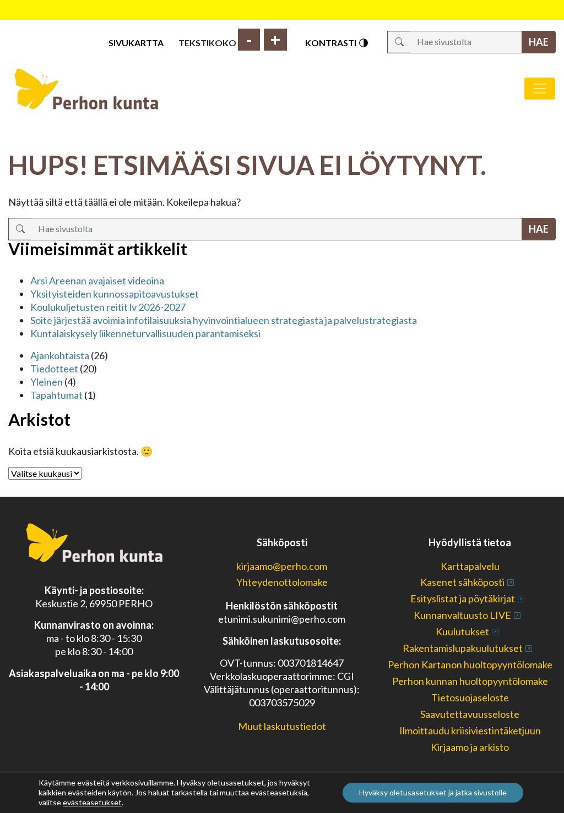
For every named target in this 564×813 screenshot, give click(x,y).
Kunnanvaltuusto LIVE (462, 615)
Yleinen (46, 382)
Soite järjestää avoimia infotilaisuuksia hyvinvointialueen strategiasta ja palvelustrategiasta (223, 320)
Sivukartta (136, 42)
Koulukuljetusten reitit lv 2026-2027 (108, 307)
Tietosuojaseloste (470, 697)
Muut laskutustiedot (282, 726)
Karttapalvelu (470, 566)
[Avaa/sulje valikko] (539, 89)
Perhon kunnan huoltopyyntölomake (470, 681)
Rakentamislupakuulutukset (463, 648)
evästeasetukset (92, 802)
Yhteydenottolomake (282, 582)
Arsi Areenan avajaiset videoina (97, 280)
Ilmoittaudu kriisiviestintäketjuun (470, 730)
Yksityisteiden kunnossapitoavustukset (114, 294)
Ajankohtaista (59, 355)
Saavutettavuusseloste (469, 714)
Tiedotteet (54, 368)
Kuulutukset (462, 631)
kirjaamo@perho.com (281, 566)
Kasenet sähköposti (462, 582)
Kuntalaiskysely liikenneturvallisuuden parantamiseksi (145, 333)
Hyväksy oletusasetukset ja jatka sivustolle (433, 792)
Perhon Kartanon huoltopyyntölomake (470, 664)
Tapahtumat (56, 395)
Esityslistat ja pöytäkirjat (462, 598)
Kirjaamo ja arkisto (470, 747)
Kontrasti (331, 42)
